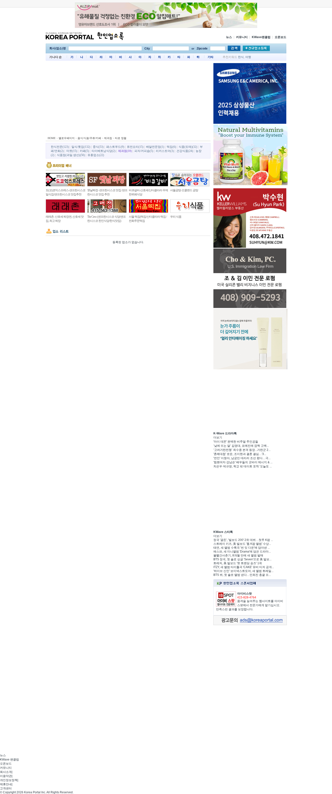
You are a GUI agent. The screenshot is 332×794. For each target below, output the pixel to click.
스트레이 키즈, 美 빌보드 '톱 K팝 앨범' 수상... (242, 544)
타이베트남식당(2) (103, 151)
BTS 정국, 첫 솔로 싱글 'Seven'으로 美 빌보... (242, 559)
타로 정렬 (120, 138)
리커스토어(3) (165, 151)
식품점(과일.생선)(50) (71, 155)
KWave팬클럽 (261, 37)
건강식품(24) (184, 151)
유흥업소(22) (95, 155)
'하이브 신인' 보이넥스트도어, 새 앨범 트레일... (243, 571)
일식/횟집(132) (80, 147)
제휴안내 (6, 784)
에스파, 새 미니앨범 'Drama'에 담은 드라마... (242, 551)
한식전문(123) (60, 147)
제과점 (108, 138)
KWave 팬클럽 (9, 759)
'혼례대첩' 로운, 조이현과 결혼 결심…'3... (239, 454)
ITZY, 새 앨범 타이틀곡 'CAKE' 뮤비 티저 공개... (243, 567)
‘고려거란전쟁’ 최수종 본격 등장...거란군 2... (242, 450)
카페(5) (84, 151)
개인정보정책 (8, 780)
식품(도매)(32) (188, 147)
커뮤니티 (242, 37)
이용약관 (6, 776)
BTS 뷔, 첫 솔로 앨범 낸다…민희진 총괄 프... (242, 575)
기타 (210, 57)
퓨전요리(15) (135, 147)
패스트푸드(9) (115, 147)
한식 (241, 57)
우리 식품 (175, 216)
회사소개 (6, 772)
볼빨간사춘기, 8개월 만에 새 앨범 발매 (238, 555)
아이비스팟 (244, 593)
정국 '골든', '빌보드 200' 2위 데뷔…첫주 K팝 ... (243, 540)
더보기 (217, 437)
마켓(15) (71, 151)
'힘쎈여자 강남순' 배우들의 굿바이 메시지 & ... (242, 462)
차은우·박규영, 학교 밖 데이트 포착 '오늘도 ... (242, 466)
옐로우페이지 (67, 138)
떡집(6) (171, 147)
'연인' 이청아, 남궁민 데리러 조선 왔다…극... (242, 458)
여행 (248, 57)
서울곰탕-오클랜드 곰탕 (184, 190)
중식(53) (98, 147)
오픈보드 (280, 37)
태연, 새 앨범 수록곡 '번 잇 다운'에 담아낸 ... (241, 547)
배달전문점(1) (155, 147)
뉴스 (229, 37)
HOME (52, 138)
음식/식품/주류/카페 (89, 138)
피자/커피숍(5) (143, 151)
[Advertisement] (128, 99)
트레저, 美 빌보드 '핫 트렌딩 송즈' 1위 (237, 563)
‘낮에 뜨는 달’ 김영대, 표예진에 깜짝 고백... (241, 445)
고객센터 (6, 788)
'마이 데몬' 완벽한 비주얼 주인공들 (235, 441)
